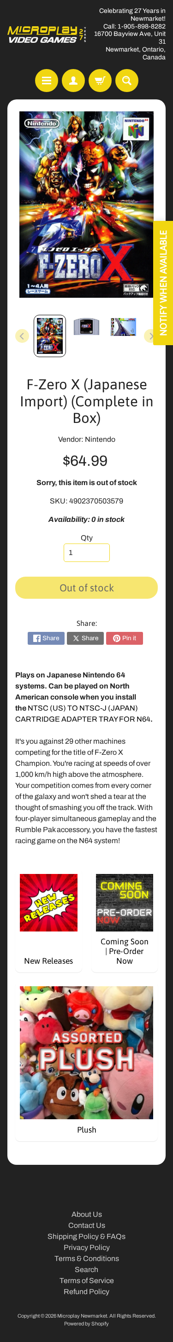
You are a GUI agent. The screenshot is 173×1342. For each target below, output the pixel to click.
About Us (87, 1214)
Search (86, 1269)
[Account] (73, 80)
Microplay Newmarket (82, 1316)
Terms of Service (87, 1280)
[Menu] (46, 80)
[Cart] (100, 80)
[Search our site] (126, 80)
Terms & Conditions (86, 1258)
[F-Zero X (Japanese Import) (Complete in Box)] (50, 336)
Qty (87, 538)
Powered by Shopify (86, 1323)
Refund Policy (86, 1292)
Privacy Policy (87, 1247)
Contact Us (86, 1225)
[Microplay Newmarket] (47, 34)
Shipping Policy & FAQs (86, 1236)
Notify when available (163, 283)
